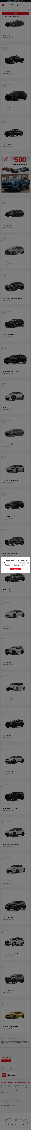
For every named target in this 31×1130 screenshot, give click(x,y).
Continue (15, 569)
